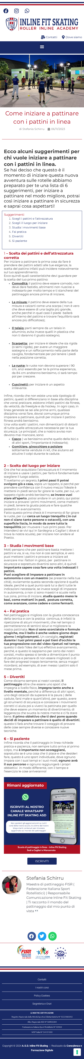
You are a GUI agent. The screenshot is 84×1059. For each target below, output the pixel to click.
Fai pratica (19, 231)
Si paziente (19, 240)
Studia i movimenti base (29, 227)
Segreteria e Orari (42, 1003)
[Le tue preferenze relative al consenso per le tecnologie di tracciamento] (77, 1052)
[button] (42, 46)
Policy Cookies (42, 995)
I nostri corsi (42, 987)
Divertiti (17, 236)
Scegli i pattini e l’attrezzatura (33, 218)
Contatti (42, 979)
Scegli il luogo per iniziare (29, 222)
